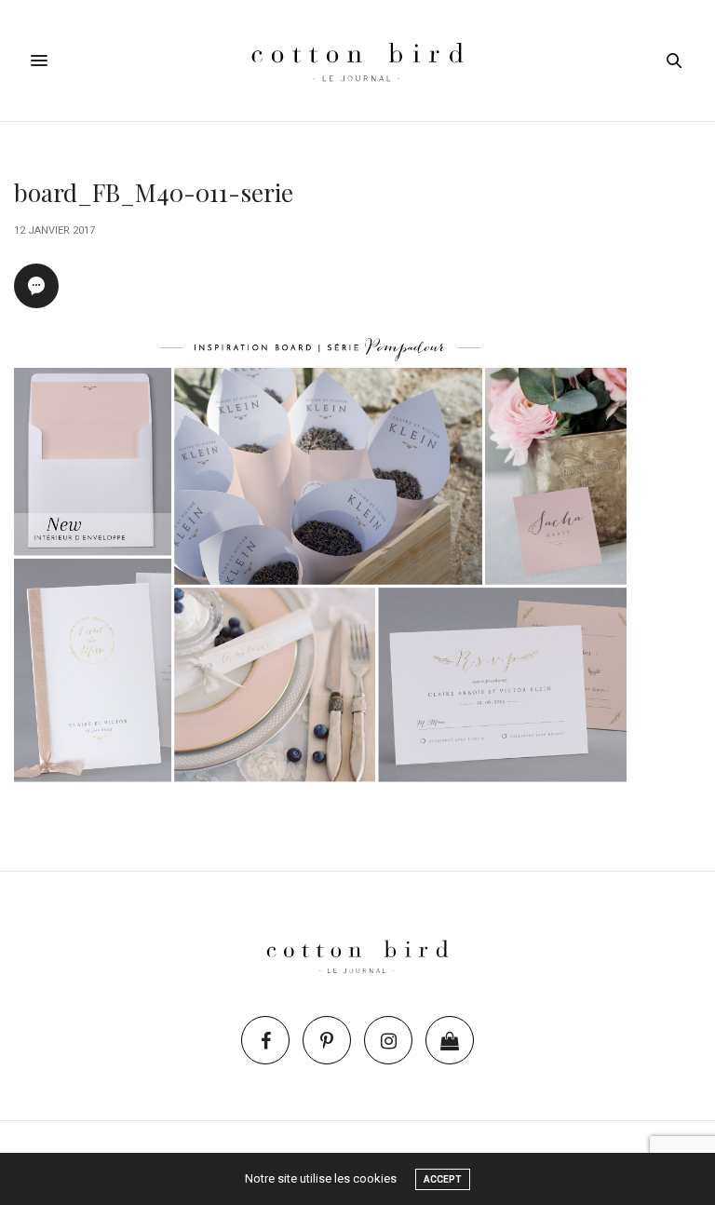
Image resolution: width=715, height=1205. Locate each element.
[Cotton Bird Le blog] (357, 60)
